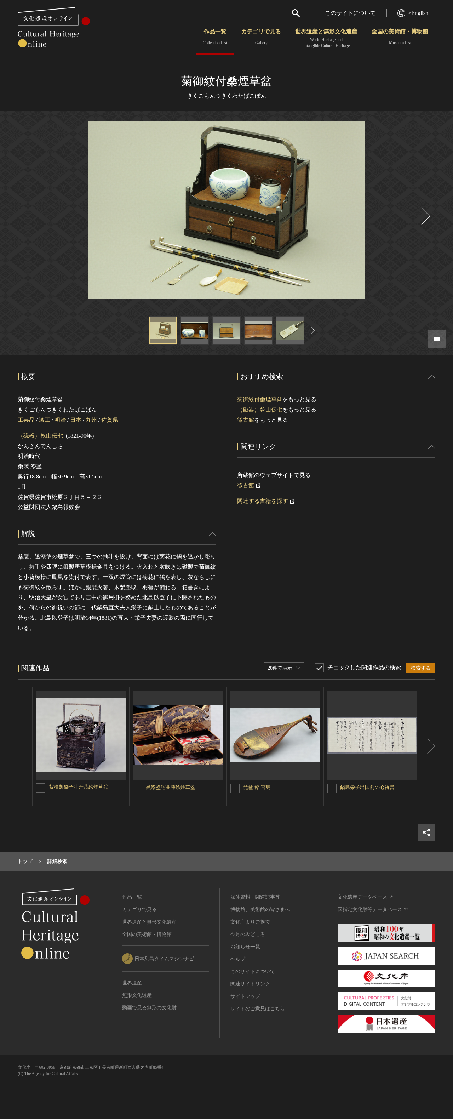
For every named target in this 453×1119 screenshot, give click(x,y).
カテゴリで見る (261, 36)
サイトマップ (245, 996)
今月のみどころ (247, 934)
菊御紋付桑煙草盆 (259, 399)
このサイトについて (350, 13)
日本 (75, 420)
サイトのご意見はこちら (257, 1008)
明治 (60, 420)
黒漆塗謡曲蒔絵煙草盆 (170, 787)
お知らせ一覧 (245, 946)
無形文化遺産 (137, 995)
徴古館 (245, 420)
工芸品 (26, 420)
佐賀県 (109, 420)
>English (418, 13)
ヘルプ (237, 959)
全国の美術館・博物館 (400, 36)
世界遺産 (132, 982)
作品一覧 (215, 36)
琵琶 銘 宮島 (257, 787)
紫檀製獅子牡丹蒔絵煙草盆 (78, 787)
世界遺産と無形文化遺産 (326, 38)
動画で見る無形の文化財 (149, 1007)
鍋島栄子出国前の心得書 (367, 787)
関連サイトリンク (250, 984)
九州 (91, 420)
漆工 (44, 420)
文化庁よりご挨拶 (250, 922)
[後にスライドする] (424, 216)
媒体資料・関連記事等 (255, 897)
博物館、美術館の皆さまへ (260, 909)
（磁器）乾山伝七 (40, 436)
